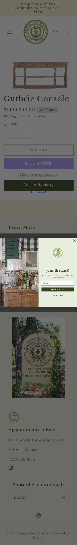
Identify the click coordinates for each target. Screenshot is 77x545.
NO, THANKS (57, 295)
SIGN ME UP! (58, 289)
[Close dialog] (74, 240)
